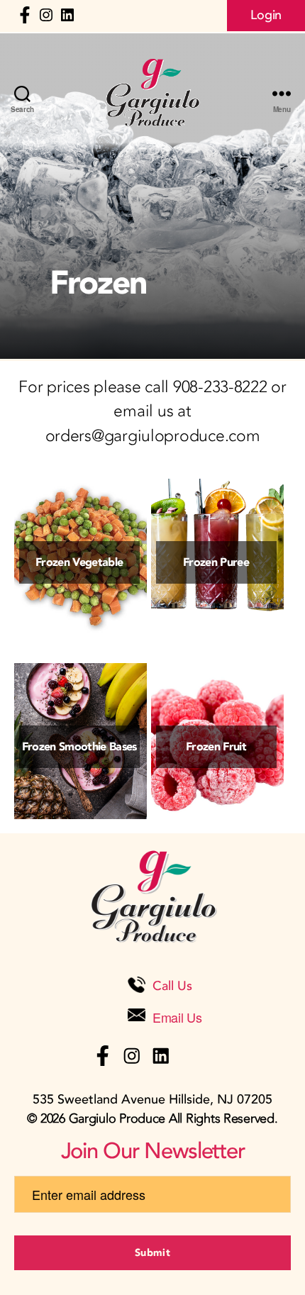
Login (266, 15)
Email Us (177, 1017)
